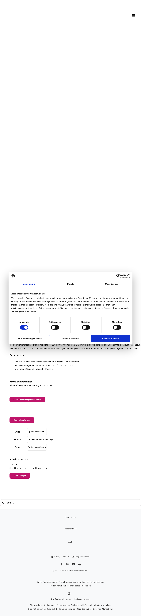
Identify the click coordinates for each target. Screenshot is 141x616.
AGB (70, 541)
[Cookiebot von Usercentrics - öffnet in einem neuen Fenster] (118, 276)
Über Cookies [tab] (111, 284)
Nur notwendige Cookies (30, 338)
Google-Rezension (82, 585)
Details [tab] (70, 284)
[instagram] (67, 564)
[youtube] (73, 564)
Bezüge (17, 439)
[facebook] (61, 564)
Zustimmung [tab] (29, 284)
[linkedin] (79, 564)
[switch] (55, 327)
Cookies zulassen (110, 338)
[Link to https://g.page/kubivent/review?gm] (69, 593)
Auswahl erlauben (70, 338)
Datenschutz (70, 528)
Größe (17, 431)
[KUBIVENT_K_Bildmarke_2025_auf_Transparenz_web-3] (23, 7)
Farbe (17, 447)
